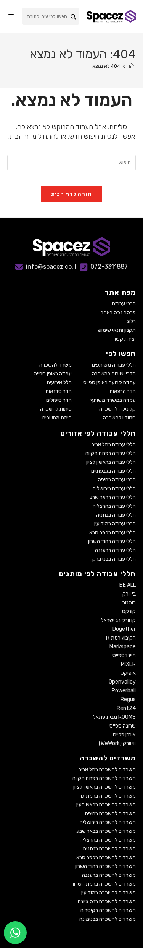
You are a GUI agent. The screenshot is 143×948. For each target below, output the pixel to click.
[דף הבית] (131, 66)
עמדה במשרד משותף (113, 400)
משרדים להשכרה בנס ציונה (107, 901)
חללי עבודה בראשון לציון (111, 462)
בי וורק (129, 594)
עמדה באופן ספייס (53, 373)
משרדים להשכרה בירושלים (108, 822)
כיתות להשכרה (56, 409)
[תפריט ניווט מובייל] (11, 16)
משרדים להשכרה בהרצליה (108, 840)
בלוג (131, 321)
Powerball (124, 690)
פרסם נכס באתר (118, 312)
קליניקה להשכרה (117, 409)
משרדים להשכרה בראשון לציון (104, 787)
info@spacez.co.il (51, 266)
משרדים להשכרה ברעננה (109, 875)
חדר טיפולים (59, 400)
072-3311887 (109, 266)
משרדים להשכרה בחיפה (110, 813)
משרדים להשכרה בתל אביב (107, 769)
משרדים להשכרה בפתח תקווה (104, 778)
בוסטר (129, 602)
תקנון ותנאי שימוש (117, 330)
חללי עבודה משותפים (114, 365)
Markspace (122, 646)
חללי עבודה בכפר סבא (112, 532)
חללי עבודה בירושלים (114, 488)
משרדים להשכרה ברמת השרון (104, 884)
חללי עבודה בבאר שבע (112, 497)
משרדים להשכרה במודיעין (108, 892)
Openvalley (122, 682)
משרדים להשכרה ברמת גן (108, 796)
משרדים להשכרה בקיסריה (108, 910)
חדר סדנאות (58, 391)
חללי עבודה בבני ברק (114, 559)
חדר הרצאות (122, 391)
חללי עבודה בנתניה (116, 515)
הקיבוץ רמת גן (121, 638)
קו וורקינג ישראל (118, 620)
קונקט (129, 611)
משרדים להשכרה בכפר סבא (106, 857)
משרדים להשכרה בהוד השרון (105, 866)
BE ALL (127, 585)
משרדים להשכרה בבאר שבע (106, 831)
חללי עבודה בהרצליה (114, 506)
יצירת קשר (124, 339)
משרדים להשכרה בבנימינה (107, 919)
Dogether (124, 629)
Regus (128, 699)
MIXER (128, 664)
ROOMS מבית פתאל (114, 717)
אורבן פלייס (124, 734)
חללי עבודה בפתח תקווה (110, 453)
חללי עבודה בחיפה (117, 479)
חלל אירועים (59, 382)
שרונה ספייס (122, 726)
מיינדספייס (124, 655)
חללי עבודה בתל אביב (114, 444)
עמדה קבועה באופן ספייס (109, 382)
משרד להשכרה (55, 365)
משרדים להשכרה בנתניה (109, 848)
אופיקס (128, 673)
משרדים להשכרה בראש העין (106, 804)
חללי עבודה (124, 303)
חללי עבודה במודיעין (115, 524)
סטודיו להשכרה (119, 417)
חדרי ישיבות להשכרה (114, 373)
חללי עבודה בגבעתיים (113, 471)
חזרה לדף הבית (71, 194)
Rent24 (126, 708)
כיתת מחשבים (57, 417)
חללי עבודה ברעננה (115, 550)
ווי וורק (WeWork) (117, 743)
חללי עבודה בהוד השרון (112, 541)
